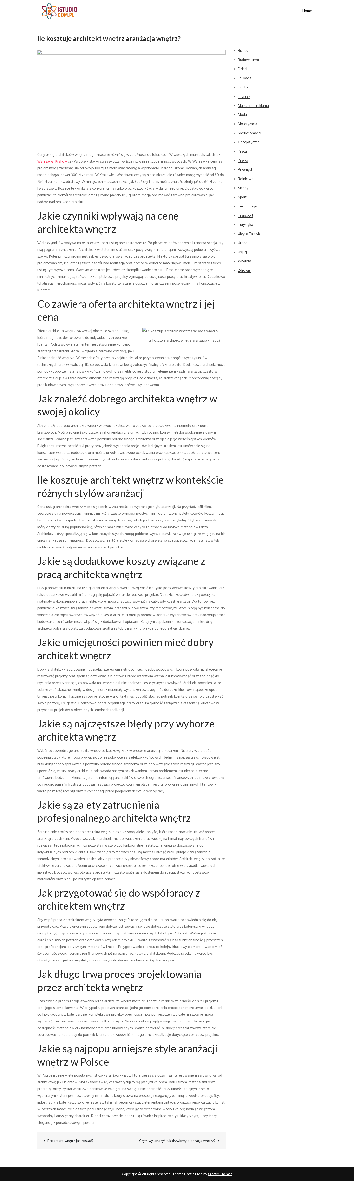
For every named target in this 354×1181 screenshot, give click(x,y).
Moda (242, 115)
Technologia (248, 206)
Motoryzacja (247, 124)
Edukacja (244, 78)
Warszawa (45, 161)
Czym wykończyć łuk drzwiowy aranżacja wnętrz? (177, 1141)
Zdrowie (244, 270)
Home (307, 11)
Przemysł (245, 169)
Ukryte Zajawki (249, 234)
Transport (245, 215)
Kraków (61, 161)
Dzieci (242, 69)
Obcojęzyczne (249, 142)
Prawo (243, 160)
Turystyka (245, 224)
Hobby (243, 87)
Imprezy (244, 96)
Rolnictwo (246, 179)
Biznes (243, 50)
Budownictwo (248, 60)
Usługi (243, 252)
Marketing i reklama (253, 105)
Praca (242, 151)
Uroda (242, 243)
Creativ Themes (220, 1174)
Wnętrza (244, 261)
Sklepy (243, 188)
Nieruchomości (249, 133)
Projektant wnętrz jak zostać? (70, 1141)
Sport (242, 197)
